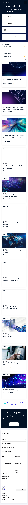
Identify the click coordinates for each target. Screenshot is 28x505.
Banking (10, 17)
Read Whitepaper (8, 227)
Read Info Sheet (7, 83)
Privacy (3, 493)
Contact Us (14, 424)
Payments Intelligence (13, 37)
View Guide (6, 141)
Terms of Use (4, 495)
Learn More (6, 283)
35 (22, 402)
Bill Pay (9, 30)
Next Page (13, 404)
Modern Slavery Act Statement (8, 499)
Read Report (6, 171)
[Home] (5, 2)
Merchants (10, 23)
